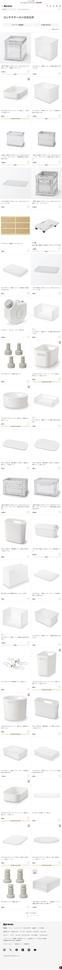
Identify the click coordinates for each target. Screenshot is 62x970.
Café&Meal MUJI (14, 931)
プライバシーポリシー (8, 944)
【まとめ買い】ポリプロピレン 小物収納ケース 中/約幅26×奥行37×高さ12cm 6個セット (46, 902)
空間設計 (34, 928)
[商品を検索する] (47, 5)
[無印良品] (8, 924)
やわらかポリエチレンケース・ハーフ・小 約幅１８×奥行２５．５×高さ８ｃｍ (15, 813)
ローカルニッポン (18, 928)
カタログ (12, 935)
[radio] (33, 243)
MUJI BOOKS (36, 931)
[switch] (28, 71)
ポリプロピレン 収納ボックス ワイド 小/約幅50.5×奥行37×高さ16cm (15, 771)
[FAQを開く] (57, 5)
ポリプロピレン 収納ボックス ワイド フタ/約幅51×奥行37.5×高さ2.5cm (46, 594)
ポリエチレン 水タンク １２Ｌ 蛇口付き (12, 330)
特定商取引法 (27, 944)
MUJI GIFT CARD (26, 935)
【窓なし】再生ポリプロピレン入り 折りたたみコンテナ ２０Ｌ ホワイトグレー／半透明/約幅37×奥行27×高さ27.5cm (15, 157)
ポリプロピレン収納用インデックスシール (12, 243)
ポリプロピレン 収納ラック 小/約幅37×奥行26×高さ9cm (46, 420)
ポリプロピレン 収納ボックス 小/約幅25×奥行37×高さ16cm (46, 636)
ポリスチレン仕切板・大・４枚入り (41, 813)
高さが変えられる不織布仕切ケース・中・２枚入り (14, 593)
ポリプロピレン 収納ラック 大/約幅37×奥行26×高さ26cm (15, 638)
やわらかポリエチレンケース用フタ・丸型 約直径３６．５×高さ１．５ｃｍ (45, 858)
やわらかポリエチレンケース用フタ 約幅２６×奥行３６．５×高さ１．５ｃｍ (15, 858)
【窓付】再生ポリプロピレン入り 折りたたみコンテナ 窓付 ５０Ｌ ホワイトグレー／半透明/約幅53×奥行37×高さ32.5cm (46, 506)
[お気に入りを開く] (53, 5)
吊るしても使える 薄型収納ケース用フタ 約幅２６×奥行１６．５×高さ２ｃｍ (46, 463)
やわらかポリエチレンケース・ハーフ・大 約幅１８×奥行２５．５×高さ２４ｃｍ (46, 682)
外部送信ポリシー (18, 944)
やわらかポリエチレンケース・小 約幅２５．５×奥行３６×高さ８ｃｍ (15, 111)
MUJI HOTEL (43, 931)
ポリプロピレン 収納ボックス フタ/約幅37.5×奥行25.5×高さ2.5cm (15, 288)
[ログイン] (50, 5)
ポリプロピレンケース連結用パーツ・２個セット (13, 681)
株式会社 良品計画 (42, 938)
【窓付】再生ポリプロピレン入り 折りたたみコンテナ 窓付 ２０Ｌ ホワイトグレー (46, 202)
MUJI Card (18, 935)
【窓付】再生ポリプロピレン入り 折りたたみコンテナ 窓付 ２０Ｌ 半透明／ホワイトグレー (15, 67)
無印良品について (32, 938)
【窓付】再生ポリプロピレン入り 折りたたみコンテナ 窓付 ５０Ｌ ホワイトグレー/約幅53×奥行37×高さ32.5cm (15, 506)
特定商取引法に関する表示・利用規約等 (12, 940)
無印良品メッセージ (22, 938)
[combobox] (8, 9)
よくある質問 (41, 928)
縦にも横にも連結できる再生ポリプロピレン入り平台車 (46, 245)
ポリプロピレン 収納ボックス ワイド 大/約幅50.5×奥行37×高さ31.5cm (46, 111)
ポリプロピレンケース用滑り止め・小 (10, 902)
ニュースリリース (7, 938)
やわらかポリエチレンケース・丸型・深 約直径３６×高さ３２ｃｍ (15, 727)
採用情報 (14, 938)
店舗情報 (5, 928)
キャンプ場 (22, 931)
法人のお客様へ (34, 935)
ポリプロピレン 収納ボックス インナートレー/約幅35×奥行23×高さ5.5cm (46, 771)
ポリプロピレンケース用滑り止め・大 (10, 374)
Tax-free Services (43, 935)
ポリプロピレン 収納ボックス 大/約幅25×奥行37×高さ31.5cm (46, 67)
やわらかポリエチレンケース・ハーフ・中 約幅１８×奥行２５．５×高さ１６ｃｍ (46, 374)
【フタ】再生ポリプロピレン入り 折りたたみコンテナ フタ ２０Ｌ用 (46, 288)
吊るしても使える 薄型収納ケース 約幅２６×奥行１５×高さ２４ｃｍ (15, 549)
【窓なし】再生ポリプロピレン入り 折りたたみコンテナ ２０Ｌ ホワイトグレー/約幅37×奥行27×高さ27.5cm (46, 157)
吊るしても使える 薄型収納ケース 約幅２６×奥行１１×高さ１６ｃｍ (46, 727)
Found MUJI (28, 931)
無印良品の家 (6, 931)
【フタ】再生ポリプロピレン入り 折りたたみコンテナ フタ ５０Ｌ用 (15, 202)
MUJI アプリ (6, 935)
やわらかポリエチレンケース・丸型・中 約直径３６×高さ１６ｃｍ (15, 419)
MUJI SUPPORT (27, 928)
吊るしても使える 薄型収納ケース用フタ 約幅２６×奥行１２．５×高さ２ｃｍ (15, 463)
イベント (11, 928)
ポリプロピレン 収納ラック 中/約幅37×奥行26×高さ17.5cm (46, 332)
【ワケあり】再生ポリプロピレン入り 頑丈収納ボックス (46, 549)
